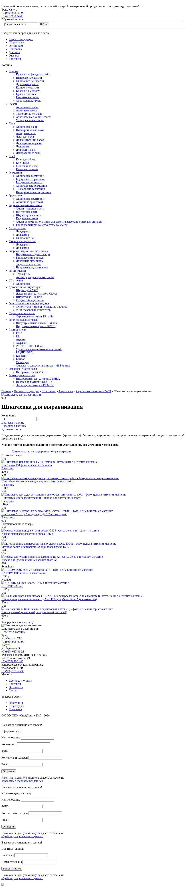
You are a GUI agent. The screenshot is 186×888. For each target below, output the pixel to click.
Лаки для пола (25, 136)
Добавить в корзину (13, 425)
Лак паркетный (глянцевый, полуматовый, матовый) (34, 612)
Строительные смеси (22, 313)
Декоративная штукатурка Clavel (36, 293)
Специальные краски (29, 100)
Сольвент (22, 342)
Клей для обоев (25, 159)
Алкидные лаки (26, 133)
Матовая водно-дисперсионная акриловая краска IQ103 (35, 546)
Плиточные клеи (26, 211)
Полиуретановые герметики (33, 192)
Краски (13, 71)
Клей (12, 156)
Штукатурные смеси (28, 215)
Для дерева (23, 231)
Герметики (15, 172)
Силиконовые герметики (31, 185)
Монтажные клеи (27, 166)
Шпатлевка (16, 280)
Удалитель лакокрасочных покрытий (39, 349)
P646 (19, 332)
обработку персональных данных (22, 780)
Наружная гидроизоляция (32, 267)
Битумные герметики (29, 182)
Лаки (12, 123)
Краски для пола (26, 94)
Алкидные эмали (26, 110)
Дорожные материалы (29, 260)
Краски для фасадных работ (33, 74)
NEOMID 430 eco (12, 586)
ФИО (4, 750)
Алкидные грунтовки (29, 202)
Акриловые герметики (30, 175)
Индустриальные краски (24, 319)
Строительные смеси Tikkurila (34, 316)
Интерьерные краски (29, 77)
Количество (8, 744)
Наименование (10, 737)
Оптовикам (16, 45)
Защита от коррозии (28, 264)
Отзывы (14, 55)
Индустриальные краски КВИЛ (35, 326)
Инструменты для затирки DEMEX (38, 378)
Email (4, 764)
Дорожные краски (27, 84)
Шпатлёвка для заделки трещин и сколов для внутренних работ (40, 497)
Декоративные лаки (28, 152)
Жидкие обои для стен (30, 300)
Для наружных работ (29, 143)
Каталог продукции (21, 39)
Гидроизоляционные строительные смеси (42, 224)
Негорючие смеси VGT (30, 372)
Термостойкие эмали (29, 113)
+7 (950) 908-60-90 (12, 12)
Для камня (22, 234)
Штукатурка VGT (27, 290)
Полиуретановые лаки (30, 130)
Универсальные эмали (30, 120)
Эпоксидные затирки (22, 375)
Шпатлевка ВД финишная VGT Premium (26, 465)
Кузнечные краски (27, 87)
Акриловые (23, 283)
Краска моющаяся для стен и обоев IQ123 (27, 533)
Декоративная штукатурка (25, 287)
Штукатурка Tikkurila (29, 296)
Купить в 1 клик (11, 429)
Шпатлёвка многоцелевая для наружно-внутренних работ (37, 481)
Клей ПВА (22, 162)
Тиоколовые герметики (30, 188)
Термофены (23, 273)
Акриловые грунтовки (30, 198)
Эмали (13, 103)
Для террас (22, 146)
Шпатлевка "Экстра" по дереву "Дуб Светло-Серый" (34, 514)
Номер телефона (11, 861)
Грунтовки (15, 195)
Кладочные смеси (27, 218)
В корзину (7, 468)
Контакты (15, 58)
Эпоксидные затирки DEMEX (35, 385)
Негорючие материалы (23, 368)
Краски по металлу (28, 90)
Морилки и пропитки (22, 241)
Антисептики (17, 228)
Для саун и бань (26, 149)
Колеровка (15, 49)
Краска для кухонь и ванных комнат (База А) (29, 559)
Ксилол (20, 359)
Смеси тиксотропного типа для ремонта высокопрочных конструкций (59, 221)
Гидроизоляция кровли (30, 257)
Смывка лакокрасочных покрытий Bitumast (43, 365)
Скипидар (22, 362)
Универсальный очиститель (33, 309)
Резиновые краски (27, 97)
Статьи (13, 690)
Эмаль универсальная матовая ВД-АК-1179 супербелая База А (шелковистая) (49, 599)
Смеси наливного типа (30, 208)
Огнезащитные (25, 237)
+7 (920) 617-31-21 (12, 651)
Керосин (21, 355)
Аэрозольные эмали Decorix (33, 116)
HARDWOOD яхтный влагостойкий (24, 573)
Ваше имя (7, 855)
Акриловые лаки (26, 126)
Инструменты (17, 270)
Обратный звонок (12, 19)
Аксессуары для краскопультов (35, 277)
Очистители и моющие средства (29, 303)
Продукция (16, 702)
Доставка (14, 52)
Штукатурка (16, 42)
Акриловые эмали (27, 107)
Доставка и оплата (12, 422)
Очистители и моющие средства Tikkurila (41, 306)
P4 (17, 336)
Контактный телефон (14, 757)
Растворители (17, 329)
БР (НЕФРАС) (24, 352)
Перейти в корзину (13, 631)
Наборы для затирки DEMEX (34, 381)
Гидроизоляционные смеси (25, 205)
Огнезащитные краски (30, 80)
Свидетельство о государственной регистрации (41, 451)
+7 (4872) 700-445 (12, 16)
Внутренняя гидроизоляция (33, 254)
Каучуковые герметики (30, 179)
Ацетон (20, 339)
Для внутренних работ (30, 139)
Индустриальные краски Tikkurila (37, 323)
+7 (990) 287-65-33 (12, 671)
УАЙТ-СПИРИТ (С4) (29, 345)
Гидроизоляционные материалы (28, 251)
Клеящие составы (27, 169)
